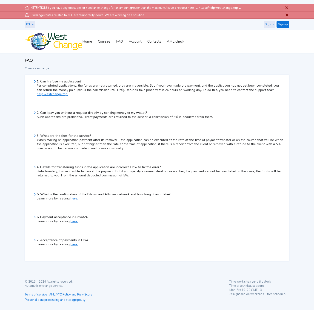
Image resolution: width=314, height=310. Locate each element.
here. (74, 198)
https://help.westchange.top (218, 8)
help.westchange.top (52, 94)
